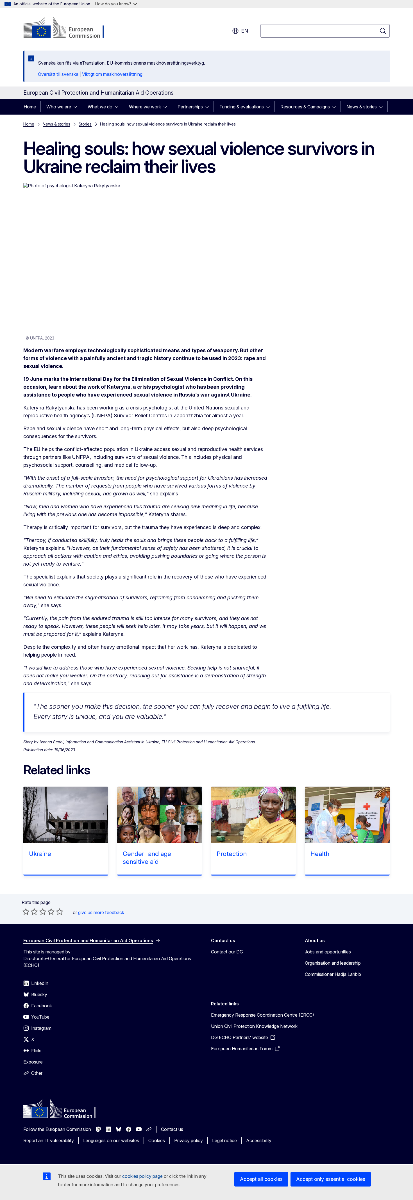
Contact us (172, 1129)
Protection (232, 853)
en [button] (244, 31)
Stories (85, 124)
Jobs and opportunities (328, 952)
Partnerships (190, 107)
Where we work (145, 107)
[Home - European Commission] (68, 28)
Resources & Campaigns (305, 107)
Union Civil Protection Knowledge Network (254, 1026)
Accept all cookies (261, 1179)
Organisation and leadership (333, 963)
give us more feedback (101, 912)
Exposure (33, 1062)
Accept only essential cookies (330, 1179)
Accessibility (258, 1140)
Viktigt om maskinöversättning (112, 74)
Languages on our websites (111, 1140)
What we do (100, 107)
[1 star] (26, 911)
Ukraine (40, 853)
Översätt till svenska (58, 74)
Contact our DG (227, 952)
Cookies (156, 1140)
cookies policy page (142, 1176)
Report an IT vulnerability (48, 1140)
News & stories (361, 107)
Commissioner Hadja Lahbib (333, 974)
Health (319, 853)
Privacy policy (188, 1140)
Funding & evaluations (241, 107)
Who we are (58, 107)
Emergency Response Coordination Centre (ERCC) (262, 1015)
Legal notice (224, 1140)
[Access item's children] (77, 107)
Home (30, 107)
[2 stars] (30, 911)
